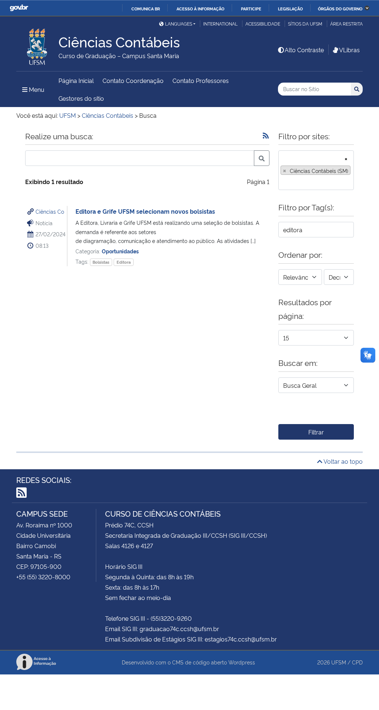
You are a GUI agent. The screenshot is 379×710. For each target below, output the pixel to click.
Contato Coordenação (133, 80)
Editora (124, 262)
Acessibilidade (262, 23)
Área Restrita (346, 23)
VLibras (349, 50)
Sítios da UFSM (305, 23)
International (220, 23)
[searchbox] (283, 182)
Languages (178, 23)
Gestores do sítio (81, 98)
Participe (251, 8)
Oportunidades (120, 250)
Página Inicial (76, 80)
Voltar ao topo (342, 461)
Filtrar (316, 432)
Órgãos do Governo (340, 8)
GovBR (19, 7)
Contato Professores (200, 80)
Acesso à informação (200, 8)
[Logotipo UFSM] (37, 45)
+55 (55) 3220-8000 (43, 577)
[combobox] (316, 170)
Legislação (290, 8)
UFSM (338, 662)
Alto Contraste (304, 50)
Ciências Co (50, 211)
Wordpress (241, 662)
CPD (357, 662)
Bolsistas (101, 262)
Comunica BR (145, 8)
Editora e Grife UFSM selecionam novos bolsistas (145, 211)
